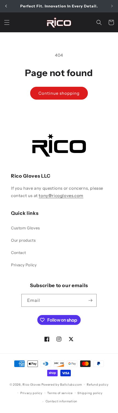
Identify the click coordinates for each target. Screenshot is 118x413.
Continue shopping (59, 93)
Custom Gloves (25, 228)
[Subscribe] (90, 300)
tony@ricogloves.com (61, 195)
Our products (23, 240)
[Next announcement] (112, 6)
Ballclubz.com (71, 384)
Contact (18, 252)
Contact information (61, 401)
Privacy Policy (23, 264)
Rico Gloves (32, 384)
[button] (7, 22)
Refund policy (97, 384)
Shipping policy (90, 393)
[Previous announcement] (6, 6)
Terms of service (59, 393)
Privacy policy (31, 393)
